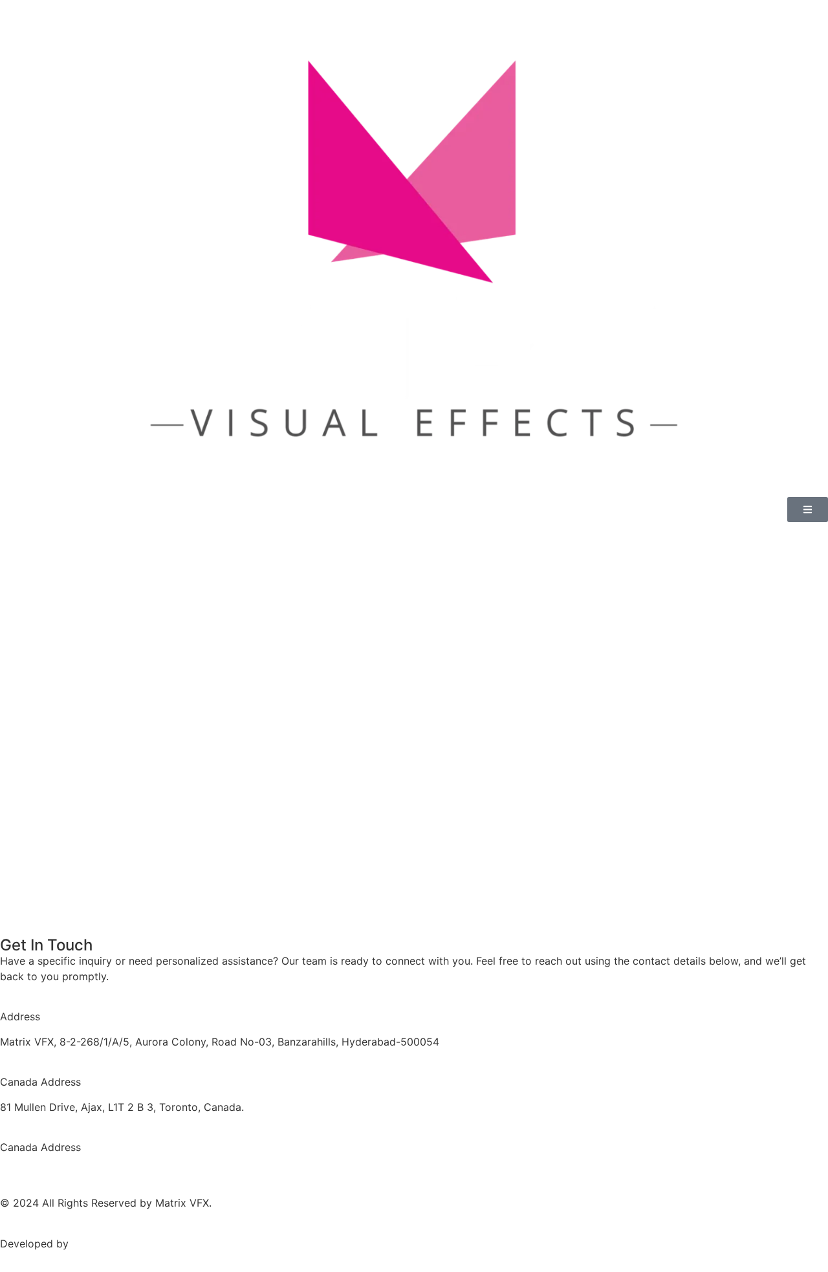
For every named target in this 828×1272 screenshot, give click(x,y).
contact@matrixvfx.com (59, 1171)
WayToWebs (101, 1243)
